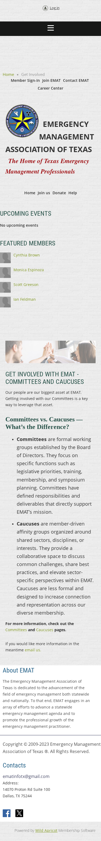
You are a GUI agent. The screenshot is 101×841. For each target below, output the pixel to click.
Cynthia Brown (26, 255)
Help (72, 192)
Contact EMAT (76, 80)
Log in (55, 7)
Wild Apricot (46, 830)
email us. (33, 649)
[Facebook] (7, 813)
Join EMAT (51, 80)
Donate (59, 192)
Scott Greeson (26, 284)
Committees (16, 629)
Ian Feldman (24, 299)
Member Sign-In (25, 80)
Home (8, 74)
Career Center (50, 88)
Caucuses (44, 629)
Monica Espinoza (28, 269)
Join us (44, 192)
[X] (19, 813)
